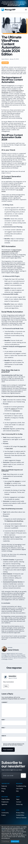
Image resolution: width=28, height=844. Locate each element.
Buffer (8, 483)
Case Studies (5, 799)
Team (17, 799)
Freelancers (5, 802)
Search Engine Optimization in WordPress (11, 250)
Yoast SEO (22, 446)
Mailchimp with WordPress (14, 521)
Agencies (4, 804)
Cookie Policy (20, 815)
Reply (6, 686)
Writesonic (16, 411)
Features (4, 786)
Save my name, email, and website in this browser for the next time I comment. (13, 744)
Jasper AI (14, 409)
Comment (4, 702)
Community (5, 813)
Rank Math (9, 448)
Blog (2, 791)
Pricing (3, 788)
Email (3, 727)
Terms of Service (21, 818)
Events (3, 815)
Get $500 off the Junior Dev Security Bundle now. (16, 4)
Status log (19, 804)
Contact (18, 802)
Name (3, 719)
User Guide (19, 788)
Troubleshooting (21, 786)
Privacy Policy (20, 813)
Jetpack (17, 481)
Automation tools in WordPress (12, 91)
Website (3, 735)
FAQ (17, 791)
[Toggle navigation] (26, 10)
